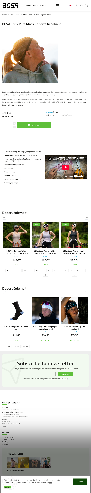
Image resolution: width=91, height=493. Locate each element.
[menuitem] (33, 5)
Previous (4, 217)
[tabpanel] (16, 250)
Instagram (5, 444)
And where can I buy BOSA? (11, 424)
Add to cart (36, 125)
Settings (7, 487)
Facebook (5, 442)
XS (8, 271)
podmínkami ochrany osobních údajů (55, 379)
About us (5, 426)
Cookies (5, 419)
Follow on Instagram (17, 470)
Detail (16, 264)
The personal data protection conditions (15, 417)
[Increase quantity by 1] (14, 123)
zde (50, 483)
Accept (80, 482)
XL (17, 275)
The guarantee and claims (11, 414)
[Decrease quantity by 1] (14, 127)
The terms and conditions (11, 410)
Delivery (5, 407)
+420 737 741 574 (8, 439)
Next (87, 217)
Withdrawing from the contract (12, 412)
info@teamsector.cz (9, 437)
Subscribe (65, 374)
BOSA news (6, 421)
